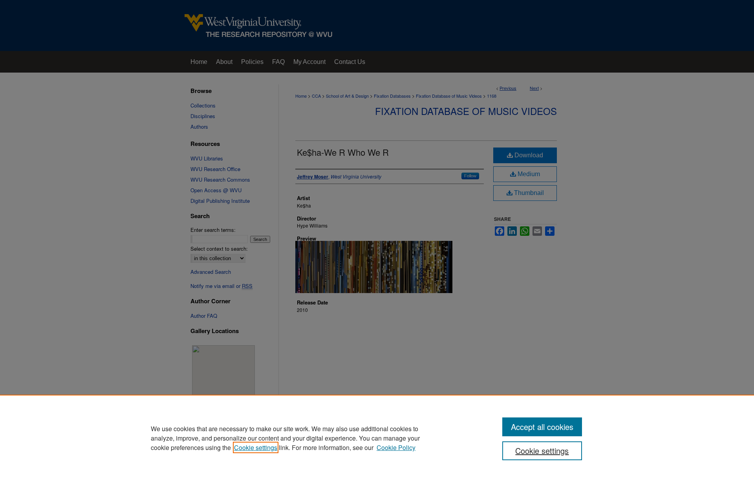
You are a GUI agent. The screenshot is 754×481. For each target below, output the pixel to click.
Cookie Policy (396, 447)
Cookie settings (255, 447)
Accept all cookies (542, 426)
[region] (377, 438)
